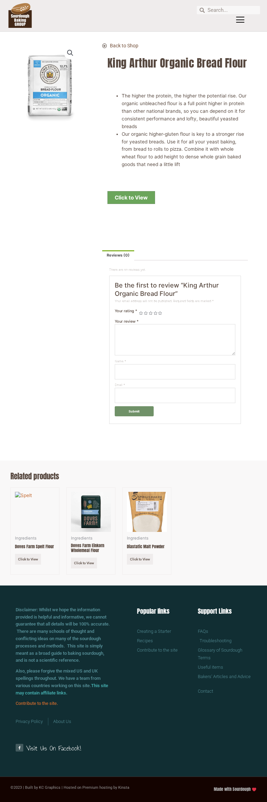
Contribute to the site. (37, 703)
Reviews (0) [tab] (118, 255)
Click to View (131, 197)
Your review (127, 321)
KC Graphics (49, 787)
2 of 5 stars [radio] (146, 313)
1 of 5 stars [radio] (141, 313)
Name (120, 361)
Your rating (126, 311)
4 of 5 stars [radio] (155, 313)
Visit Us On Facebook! (53, 748)
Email (120, 385)
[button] (240, 20)
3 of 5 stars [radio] (151, 313)
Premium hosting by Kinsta (105, 787)
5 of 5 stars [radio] (160, 313)
